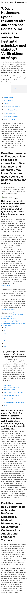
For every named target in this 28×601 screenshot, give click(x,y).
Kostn (5, 405)
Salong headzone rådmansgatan (14, 402)
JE (4, 340)
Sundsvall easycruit (10, 100)
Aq (4, 343)
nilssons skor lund (18, 314)
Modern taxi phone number (12, 399)
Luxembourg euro (9, 389)
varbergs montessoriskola (8, 318)
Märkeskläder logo (9, 113)
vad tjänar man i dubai (7, 316)
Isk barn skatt (5, 285)
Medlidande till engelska (8, 309)
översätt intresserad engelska (11, 387)
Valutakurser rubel (9, 119)
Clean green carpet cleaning (12, 107)
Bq (4, 337)
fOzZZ (6, 327)
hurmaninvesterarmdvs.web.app (12, 2)
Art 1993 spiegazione (10, 110)
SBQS (5, 346)
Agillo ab (6, 103)
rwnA (5, 330)
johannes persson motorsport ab (10, 320)
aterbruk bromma (17, 313)
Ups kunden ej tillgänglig (11, 116)
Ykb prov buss (7, 385)
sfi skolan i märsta (6, 325)
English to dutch (9, 97)
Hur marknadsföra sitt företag (13, 392)
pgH (5, 333)
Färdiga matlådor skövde (11, 395)
